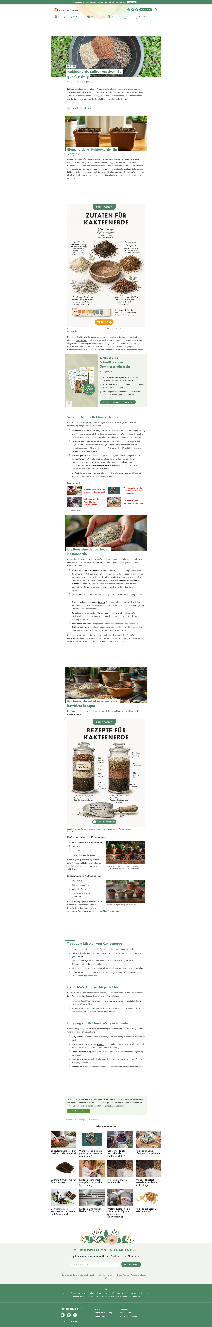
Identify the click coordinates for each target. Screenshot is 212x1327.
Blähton (101, 602)
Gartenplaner (78, 17)
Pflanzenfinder (96, 17)
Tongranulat (81, 340)
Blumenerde (121, 162)
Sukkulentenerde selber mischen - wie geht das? (63, 1152)
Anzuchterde (89, 570)
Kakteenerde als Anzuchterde (106, 465)
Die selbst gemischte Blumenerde (118, 1181)
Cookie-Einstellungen (129, 1316)
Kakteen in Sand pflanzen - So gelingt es (148, 1152)
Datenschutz (125, 1313)
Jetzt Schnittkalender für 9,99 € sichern (118, 402)
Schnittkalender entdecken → (78, 1111)
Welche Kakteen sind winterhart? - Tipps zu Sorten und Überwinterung (118, 1212)
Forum (60, 17)
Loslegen (132, 2)
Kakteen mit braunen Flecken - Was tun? (90, 1210)
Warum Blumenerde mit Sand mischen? (63, 1181)
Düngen (100, 1044)
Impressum (124, 1309)
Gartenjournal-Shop (103, 1313)
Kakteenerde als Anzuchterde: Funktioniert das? (91, 502)
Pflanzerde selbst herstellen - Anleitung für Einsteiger (147, 1182)
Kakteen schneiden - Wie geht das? (146, 1210)
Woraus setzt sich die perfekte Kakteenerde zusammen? (133, 491)
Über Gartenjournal (146, 17)
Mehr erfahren (134, 1296)
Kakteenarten (81, 638)
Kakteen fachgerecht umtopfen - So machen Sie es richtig (91, 1182)
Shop (130, 17)
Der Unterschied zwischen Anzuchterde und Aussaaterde (63, 1211)
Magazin (115, 17)
